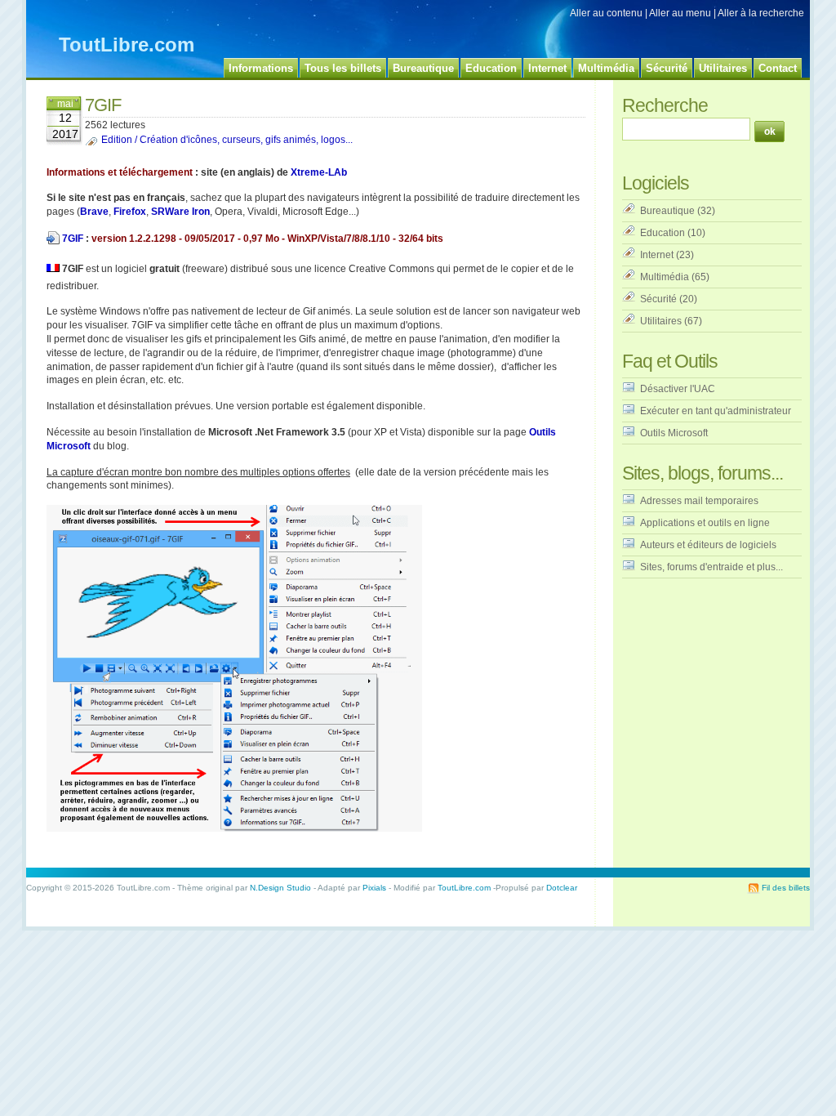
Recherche (665, 105)
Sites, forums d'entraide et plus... (711, 567)
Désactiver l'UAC (677, 389)
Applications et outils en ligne (705, 523)
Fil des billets (786, 887)
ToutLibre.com (126, 44)
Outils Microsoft (674, 433)
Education (662, 233)
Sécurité (658, 299)
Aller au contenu (606, 13)
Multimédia (664, 277)
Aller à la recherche (761, 13)
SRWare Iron (180, 211)
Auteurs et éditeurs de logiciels (708, 545)
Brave (94, 211)
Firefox (129, 211)
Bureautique (667, 211)
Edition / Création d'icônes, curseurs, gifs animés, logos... (227, 139)
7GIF (72, 238)
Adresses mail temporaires (699, 501)
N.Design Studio (280, 887)
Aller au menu (680, 13)
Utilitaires (661, 321)
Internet (657, 255)
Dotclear (561, 887)
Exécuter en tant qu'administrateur (715, 411)
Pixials (374, 887)
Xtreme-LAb (319, 172)
